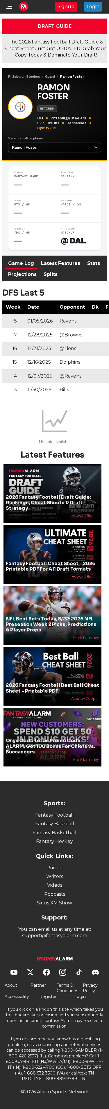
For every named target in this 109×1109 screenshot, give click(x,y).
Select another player (25, 138)
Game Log (21, 263)
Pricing (55, 868)
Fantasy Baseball (54, 823)
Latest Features (60, 263)
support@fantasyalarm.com (54, 935)
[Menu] (9, 6)
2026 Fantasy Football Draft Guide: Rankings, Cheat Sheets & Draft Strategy (48, 502)
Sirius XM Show (54, 903)
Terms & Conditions (67, 988)
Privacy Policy (90, 988)
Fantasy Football (54, 815)
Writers (54, 876)
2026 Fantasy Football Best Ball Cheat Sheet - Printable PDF (52, 688)
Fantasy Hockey (54, 841)
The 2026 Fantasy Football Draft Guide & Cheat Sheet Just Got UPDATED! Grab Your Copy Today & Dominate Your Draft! (55, 48)
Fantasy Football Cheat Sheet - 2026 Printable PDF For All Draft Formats (50, 566)
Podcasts (54, 894)
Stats (93, 263)
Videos (54, 885)
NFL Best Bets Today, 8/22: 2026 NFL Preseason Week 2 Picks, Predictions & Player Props (51, 624)
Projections (22, 274)
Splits (51, 274)
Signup (66, 6)
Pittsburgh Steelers (24, 76)
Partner (38, 985)
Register (48, 996)
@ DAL (73, 241)
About (11, 985)
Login (93, 6)
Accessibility (17, 996)
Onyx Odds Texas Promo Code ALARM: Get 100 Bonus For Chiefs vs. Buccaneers (50, 746)
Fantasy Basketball (54, 832)
